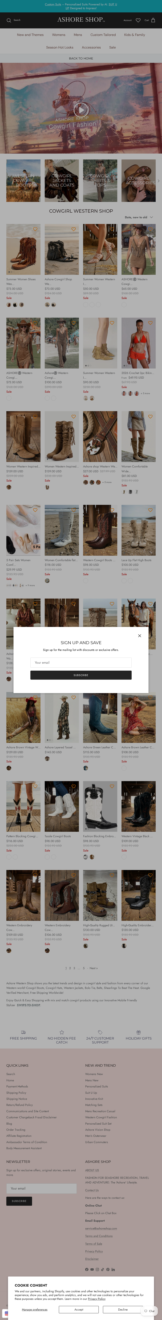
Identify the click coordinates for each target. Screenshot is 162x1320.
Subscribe (81, 675)
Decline (123, 1309)
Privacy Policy (96, 1299)
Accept (78, 1309)
